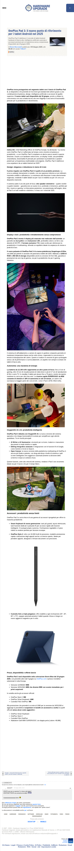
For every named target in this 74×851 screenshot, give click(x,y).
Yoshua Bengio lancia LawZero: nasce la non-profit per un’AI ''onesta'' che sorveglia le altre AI (58, 774)
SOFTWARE (31, 814)
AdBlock (54, 845)
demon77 (9, 788)
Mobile (43, 822)
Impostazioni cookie (48, 847)
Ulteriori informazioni (27, 832)
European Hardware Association (65, 841)
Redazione (63, 845)
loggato (18, 806)
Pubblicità (46, 845)
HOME (5, 814)
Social (34, 847)
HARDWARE (13, 814)
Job (38, 847)
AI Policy (38, 845)
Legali (13, 845)
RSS (28, 847)
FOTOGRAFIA (54, 814)
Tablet (23, 49)
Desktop (31, 822)
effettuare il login (10, 802)
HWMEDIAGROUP (37, 816)
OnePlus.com (41, 679)
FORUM (67, 814)
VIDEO (61, 814)
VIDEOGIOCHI (22, 814)
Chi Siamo (6, 845)
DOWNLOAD (39, 814)
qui (25, 810)
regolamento (27, 807)
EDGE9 (46, 814)
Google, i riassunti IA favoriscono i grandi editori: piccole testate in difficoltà (15, 773)
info (45, 784)
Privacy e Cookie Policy (25, 845)
